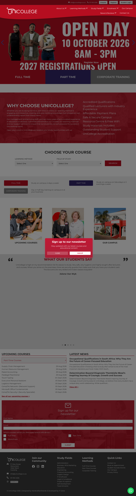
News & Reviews (107, 13)
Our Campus (127, 8)
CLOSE (57, 253)
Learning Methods (78, 8)
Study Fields (96, 8)
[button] (131, 490)
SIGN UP (80, 253)
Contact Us (124, 13)
